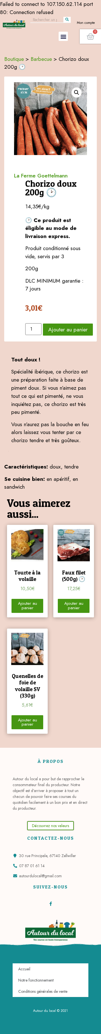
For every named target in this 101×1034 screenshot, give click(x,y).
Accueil (24, 969)
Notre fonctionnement (36, 980)
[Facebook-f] (51, 904)
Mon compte (86, 22)
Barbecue (41, 59)
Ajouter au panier (68, 329)
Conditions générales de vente (42, 991)
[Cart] (90, 36)
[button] (63, 36)
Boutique (14, 59)
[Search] (67, 19)
